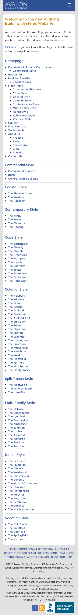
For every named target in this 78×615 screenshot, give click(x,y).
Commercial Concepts (22, 171)
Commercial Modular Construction (30, 67)
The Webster (16, 494)
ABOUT (31, 556)
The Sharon (15, 333)
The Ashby (14, 216)
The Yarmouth (17, 539)
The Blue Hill (16, 251)
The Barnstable (18, 243)
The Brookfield (17, 273)
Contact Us (15, 156)
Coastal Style (21, 97)
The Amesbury (17, 424)
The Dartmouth (17, 314)
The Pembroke (17, 502)
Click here (11, 47)
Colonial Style (22, 100)
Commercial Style (24, 70)
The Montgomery (19, 370)
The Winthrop (16, 439)
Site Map (18, 152)
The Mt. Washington (20, 388)
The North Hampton (21, 509)
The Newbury (16, 295)
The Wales (14, 219)
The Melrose (16, 409)
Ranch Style (20, 111)
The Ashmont (16, 435)
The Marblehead (18, 490)
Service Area (21, 145)
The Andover (16, 446)
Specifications (22, 82)
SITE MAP (66, 556)
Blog (16, 149)
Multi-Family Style (24, 108)
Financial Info (17, 126)
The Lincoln (15, 307)
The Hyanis (15, 262)
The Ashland (16, 310)
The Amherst (16, 468)
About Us (14, 134)
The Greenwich (17, 255)
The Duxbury (16, 479)
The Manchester (18, 366)
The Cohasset (16, 505)
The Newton (15, 227)
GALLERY (43, 553)
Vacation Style (22, 119)
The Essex (14, 269)
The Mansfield (17, 359)
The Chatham (16, 266)
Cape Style (20, 93)
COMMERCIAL (26, 549)
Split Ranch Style (24, 115)
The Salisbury (17, 321)
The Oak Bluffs (17, 524)
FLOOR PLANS (27, 553)
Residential (15, 74)
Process (18, 137)
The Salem (15, 325)
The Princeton (17, 344)
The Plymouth (17, 465)
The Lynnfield (16, 416)
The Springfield (18, 535)
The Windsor (16, 299)
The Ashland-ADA (19, 318)
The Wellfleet (16, 528)
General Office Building (23, 178)
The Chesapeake (18, 413)
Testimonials (16, 130)
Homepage (14, 61)
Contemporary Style (26, 104)
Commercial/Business (27, 89)
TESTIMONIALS (15, 556)
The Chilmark (16, 223)
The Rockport (16, 201)
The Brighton (16, 427)
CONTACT (43, 556)
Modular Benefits (19, 78)
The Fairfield (16, 362)
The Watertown (18, 347)
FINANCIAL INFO (62, 553)
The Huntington (18, 340)
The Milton (14, 303)
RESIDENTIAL (45, 549)
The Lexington (17, 336)
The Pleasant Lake (20, 193)
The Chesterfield (18, 476)
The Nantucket (17, 281)
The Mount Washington (22, 483)
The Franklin (16, 442)
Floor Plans (15, 85)
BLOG (54, 556)
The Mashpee (16, 258)
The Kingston (16, 498)
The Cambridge (18, 420)
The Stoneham (17, 329)
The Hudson (15, 431)
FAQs (16, 141)
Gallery (13, 123)
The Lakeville (16, 392)
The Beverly (15, 247)
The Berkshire (17, 277)
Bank (11, 175)
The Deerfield (16, 461)
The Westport (16, 197)
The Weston (15, 355)
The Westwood (17, 384)
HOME (12, 549)
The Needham (17, 351)
